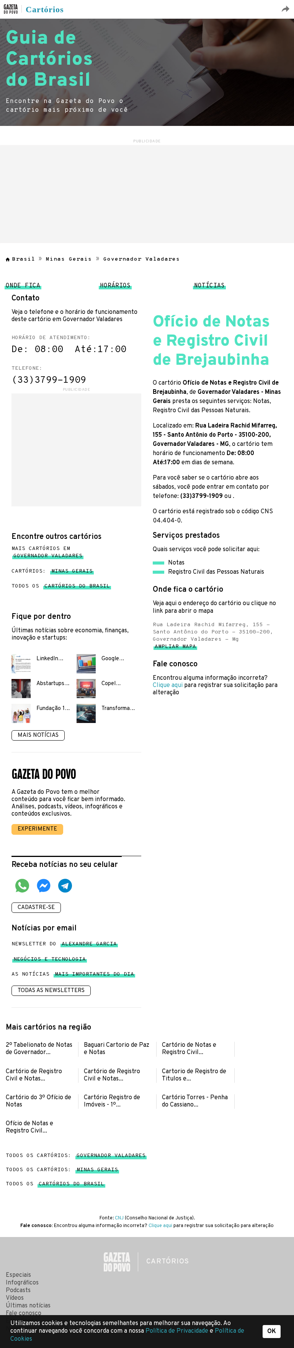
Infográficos (22, 1283)
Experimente (37, 829)
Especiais (18, 1275)
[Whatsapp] (22, 887)
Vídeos (15, 1298)
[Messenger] (43, 887)
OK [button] (271, 1331)
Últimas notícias (28, 1306)
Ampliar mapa (175, 648)
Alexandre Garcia (89, 945)
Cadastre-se (36, 907)
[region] (147, 193)
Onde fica (23, 288)
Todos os (60, 586)
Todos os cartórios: (75, 1155)
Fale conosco (23, 1313)
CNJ (119, 1218)
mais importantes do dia (94, 976)
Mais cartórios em (46, 552)
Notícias (209, 288)
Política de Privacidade (177, 1331)
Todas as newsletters (51, 990)
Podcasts (18, 1290)
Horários (115, 288)
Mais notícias (38, 735)
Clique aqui (168, 685)
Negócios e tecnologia (49, 961)
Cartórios (45, 9)
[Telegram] (65, 887)
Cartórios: (52, 571)
